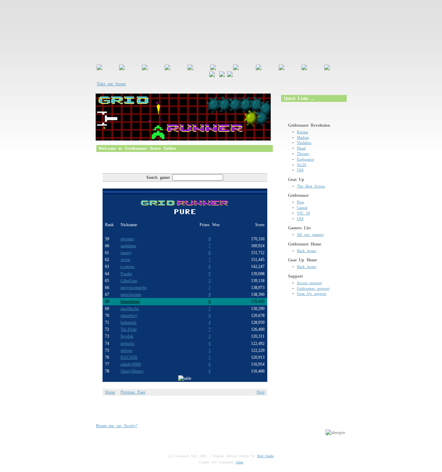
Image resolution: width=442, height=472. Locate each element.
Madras (303, 137)
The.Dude (129, 329)
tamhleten (128, 245)
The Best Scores (311, 186)
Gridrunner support (313, 288)
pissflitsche (130, 308)
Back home (306, 251)
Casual (302, 208)
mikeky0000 (131, 364)
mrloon (126, 350)
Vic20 (301, 165)
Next (261, 392)
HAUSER (129, 357)
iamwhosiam (131, 294)
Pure (300, 202)
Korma (302, 132)
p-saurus (128, 266)
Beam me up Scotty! (117, 425)
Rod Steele (265, 456)
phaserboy (129, 315)
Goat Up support (311, 294)
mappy (126, 252)
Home (110, 392)
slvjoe (125, 259)
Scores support (309, 283)
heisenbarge (130, 301)
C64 (300, 170)
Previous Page (133, 392)
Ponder (126, 273)
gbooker (127, 239)
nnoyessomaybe (134, 287)
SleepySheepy (132, 371)
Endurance (305, 159)
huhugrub (128, 322)
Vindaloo (304, 143)
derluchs (127, 343)
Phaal (301, 148)
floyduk (127, 336)
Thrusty (303, 154)
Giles (239, 462)
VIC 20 (303, 213)
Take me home (111, 83)
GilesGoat (129, 280)
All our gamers (310, 235)
